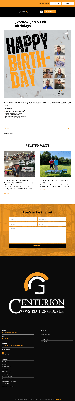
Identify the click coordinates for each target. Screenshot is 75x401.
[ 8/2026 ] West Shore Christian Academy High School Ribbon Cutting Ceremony (18, 182)
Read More (6, 193)
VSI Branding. (58, 399)
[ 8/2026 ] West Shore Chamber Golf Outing (54, 181)
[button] (41, 12)
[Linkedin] (3, 353)
